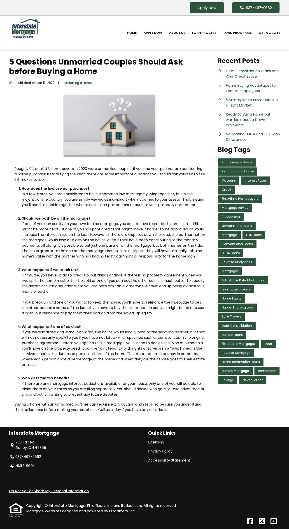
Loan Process (204, 32)
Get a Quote (269, 32)
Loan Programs (238, 32)
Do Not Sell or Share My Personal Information (49, 491)
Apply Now (206, 7)
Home (132, 32)
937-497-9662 (259, 7)
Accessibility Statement (169, 460)
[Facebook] (250, 521)
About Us (177, 32)
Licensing (156, 442)
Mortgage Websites (44, 511)
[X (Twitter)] (261, 521)
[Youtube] (273, 521)
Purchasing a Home (77, 83)
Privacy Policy (160, 451)
